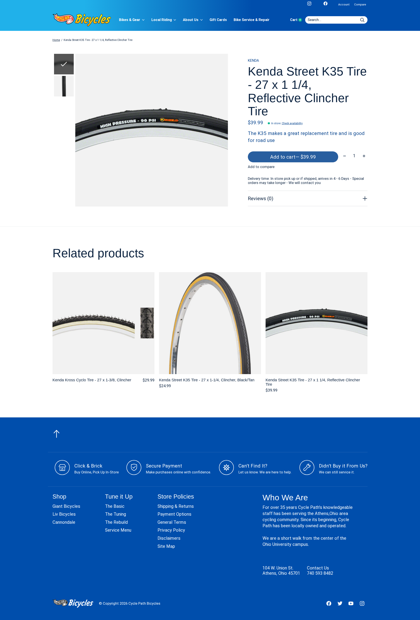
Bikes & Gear (129, 20)
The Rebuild (116, 522)
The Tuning (115, 514)
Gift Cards (218, 20)
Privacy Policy (171, 530)
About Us (190, 20)
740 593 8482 (320, 573)
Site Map (166, 546)
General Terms (172, 522)
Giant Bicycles (66, 506)
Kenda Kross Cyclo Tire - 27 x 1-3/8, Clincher (91, 380)
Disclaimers (169, 538)
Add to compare (261, 167)
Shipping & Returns (176, 506)
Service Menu (118, 530)
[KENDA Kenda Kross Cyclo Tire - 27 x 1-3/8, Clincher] (103, 323)
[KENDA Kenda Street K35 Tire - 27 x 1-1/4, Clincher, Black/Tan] (210, 323)
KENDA (253, 60)
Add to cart (293, 157)
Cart (297, 20)
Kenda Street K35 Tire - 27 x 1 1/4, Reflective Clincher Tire (313, 382)
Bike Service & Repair (252, 20)
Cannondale (63, 522)
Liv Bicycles (64, 514)
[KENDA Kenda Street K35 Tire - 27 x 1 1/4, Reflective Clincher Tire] (317, 323)
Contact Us (318, 568)
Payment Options (174, 514)
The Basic (114, 506)
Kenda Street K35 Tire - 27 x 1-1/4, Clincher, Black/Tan (206, 380)
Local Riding (161, 20)
